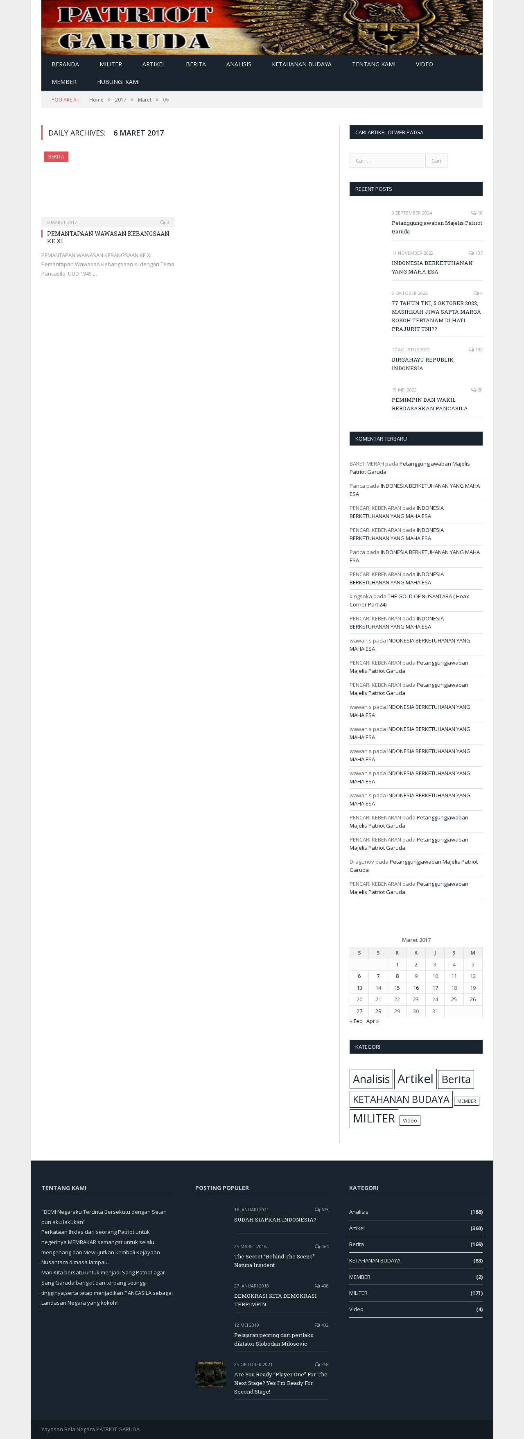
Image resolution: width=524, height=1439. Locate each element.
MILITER (110, 64)
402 (324, 1325)
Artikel (153, 64)
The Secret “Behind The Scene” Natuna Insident (274, 1261)
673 (324, 1209)
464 (324, 1246)
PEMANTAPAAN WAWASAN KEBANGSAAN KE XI (108, 237)
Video (424, 64)
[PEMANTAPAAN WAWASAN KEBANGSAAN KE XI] (108, 187)
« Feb (356, 1021)
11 (454, 976)
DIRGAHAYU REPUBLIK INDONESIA (423, 364)
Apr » (372, 1021)
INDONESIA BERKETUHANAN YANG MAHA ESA (432, 267)
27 (359, 1011)
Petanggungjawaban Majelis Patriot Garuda (437, 227)
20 (480, 390)
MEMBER (64, 82)
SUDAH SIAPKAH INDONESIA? (275, 1219)
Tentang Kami (373, 64)
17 (435, 987)
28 (378, 1011)
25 (454, 999)
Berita (196, 64)
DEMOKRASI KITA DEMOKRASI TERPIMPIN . (275, 1300)
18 (480, 213)
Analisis (238, 64)
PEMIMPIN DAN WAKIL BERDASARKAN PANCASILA (430, 404)
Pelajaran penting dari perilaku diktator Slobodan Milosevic (274, 1339)
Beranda (65, 64)
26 (473, 999)
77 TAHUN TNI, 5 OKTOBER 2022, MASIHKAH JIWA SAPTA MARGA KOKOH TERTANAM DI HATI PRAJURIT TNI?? (436, 316)
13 (359, 987)
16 (416, 987)
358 (324, 1364)
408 (324, 1286)
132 (478, 349)
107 (478, 253)
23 (416, 999)
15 (397, 987)
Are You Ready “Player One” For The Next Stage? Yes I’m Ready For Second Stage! (281, 1383)
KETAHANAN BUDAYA (302, 64)
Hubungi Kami (118, 82)
